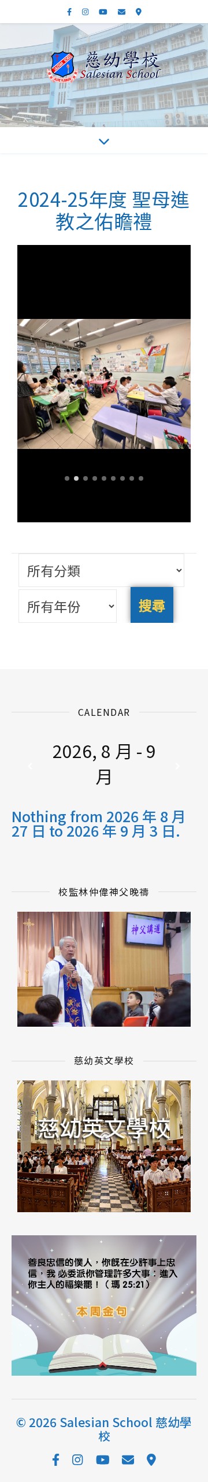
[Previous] (30, 766)
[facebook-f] (70, 11)
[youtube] (104, 11)
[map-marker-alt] (139, 11)
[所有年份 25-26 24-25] (67, 606)
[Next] (177, 766)
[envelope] (122, 11)
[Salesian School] (104, 67)
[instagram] (86, 11)
